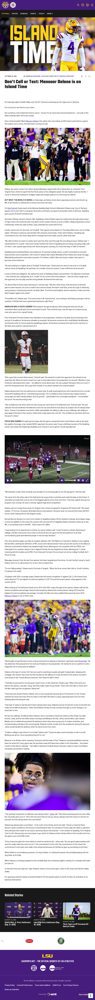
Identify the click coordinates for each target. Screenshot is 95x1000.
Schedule (24, 14)
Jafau (51, 814)
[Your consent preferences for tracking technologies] (90, 995)
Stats (41, 14)
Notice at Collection (12, 989)
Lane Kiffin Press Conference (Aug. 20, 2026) (47, 923)
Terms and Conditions (42, 985)
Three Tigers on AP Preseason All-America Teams (76, 925)
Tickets (33, 14)
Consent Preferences (25, 985)
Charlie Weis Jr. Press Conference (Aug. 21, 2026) (18, 923)
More (49, 14)
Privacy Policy (10, 985)
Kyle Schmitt (12, 208)
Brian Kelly (83, 661)
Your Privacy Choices (71, 985)
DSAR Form (57, 985)
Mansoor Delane (32, 121)
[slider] (32, 480)
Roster (15, 14)
